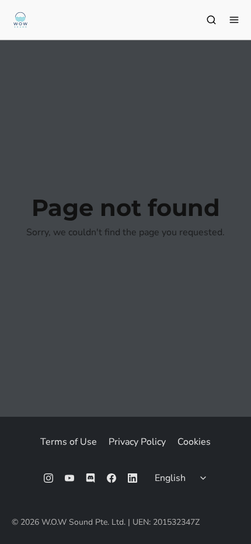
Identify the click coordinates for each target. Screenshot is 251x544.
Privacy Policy (137, 441)
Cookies (194, 441)
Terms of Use (68, 441)
